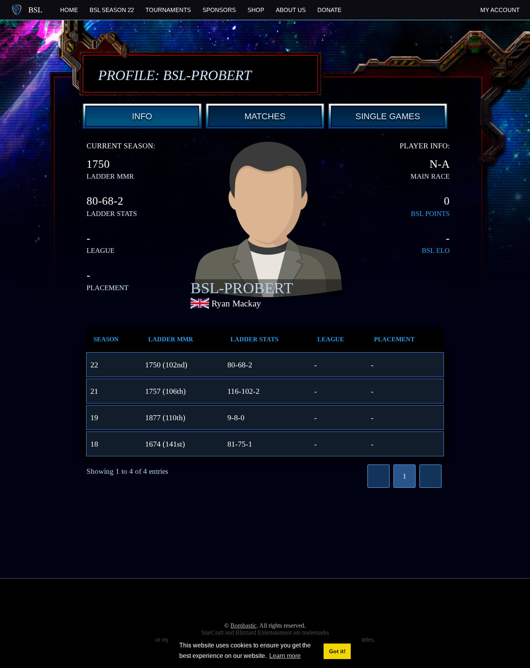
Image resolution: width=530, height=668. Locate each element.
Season (106, 339)
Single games (387, 116)
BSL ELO (436, 250)
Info (142, 116)
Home (69, 10)
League (330, 339)
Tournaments (168, 10)
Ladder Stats (254, 339)
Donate (329, 10)
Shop (256, 10)
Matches (265, 116)
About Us (291, 10)
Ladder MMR (170, 339)
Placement (394, 339)
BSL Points (430, 213)
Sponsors (219, 10)
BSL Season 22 (112, 10)
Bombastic (243, 625)
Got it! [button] (337, 651)
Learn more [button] (285, 655)
